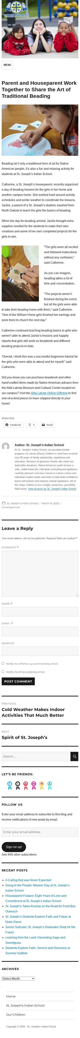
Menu (7, 65)
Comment (10, 547)
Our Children (15, 1014)
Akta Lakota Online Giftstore (49, 393)
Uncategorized (11, 507)
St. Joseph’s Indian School (25, 1005)
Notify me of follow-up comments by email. (32, 663)
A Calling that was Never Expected (28, 880)
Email (7, 623)
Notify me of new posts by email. (25, 671)
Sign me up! (14, 847)
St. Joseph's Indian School (22, 503)
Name (7, 603)
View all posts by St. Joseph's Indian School (52, 488)
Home (10, 996)
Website (8, 643)
